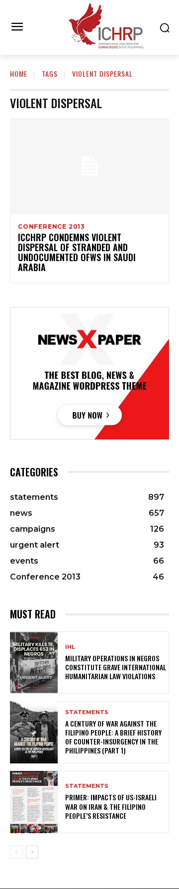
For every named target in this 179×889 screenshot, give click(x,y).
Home (18, 73)
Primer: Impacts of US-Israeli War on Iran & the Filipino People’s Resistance (111, 806)
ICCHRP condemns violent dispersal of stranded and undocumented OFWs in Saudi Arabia (77, 252)
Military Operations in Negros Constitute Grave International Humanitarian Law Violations (115, 667)
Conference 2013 (51, 227)
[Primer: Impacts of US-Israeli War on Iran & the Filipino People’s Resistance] (34, 802)
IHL (70, 647)
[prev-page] (16, 852)
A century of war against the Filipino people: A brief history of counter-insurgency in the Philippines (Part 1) (113, 737)
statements (86, 712)
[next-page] (32, 852)
